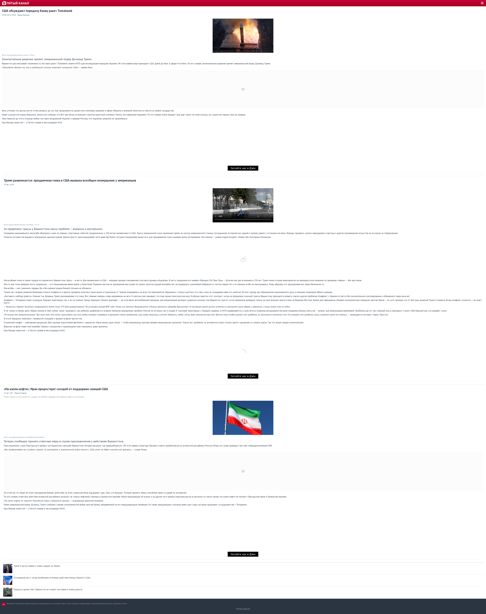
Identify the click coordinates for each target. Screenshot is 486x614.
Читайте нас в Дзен (243, 168)
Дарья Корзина (23, 15)
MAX (60, 122)
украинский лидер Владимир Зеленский (27, 114)
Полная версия (243, 608)
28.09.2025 (6, 15)
